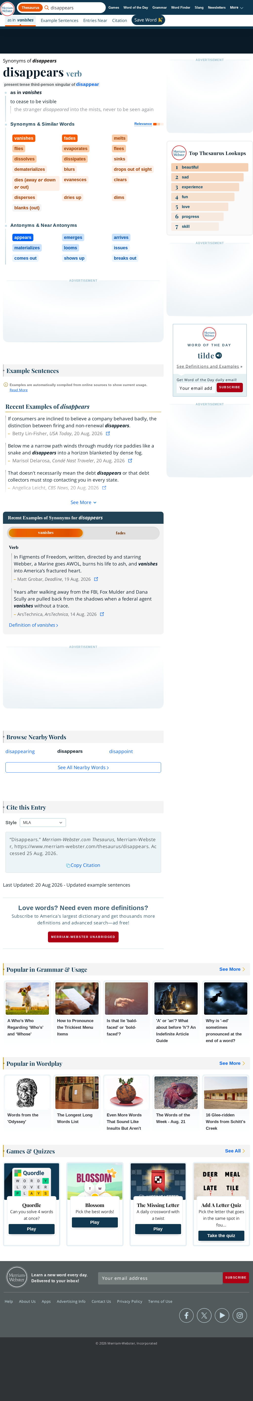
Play (31, 1228)
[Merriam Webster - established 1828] (7, 7)
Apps (47, 1301)
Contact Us (102, 1301)
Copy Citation (85, 865)
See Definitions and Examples (208, 366)
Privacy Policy (130, 1301)
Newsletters (217, 7)
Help (9, 1301)
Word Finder (180, 7)
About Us (28, 1301)
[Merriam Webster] (209, 334)
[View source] (108, 433)
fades (121, 533)
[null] (218, 355)
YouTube (222, 1315)
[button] (236, 8)
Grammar (159, 7)
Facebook (186, 1315)
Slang (199, 7)
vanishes (46, 532)
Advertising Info (72, 1301)
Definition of (32, 625)
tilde (206, 355)
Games (113, 7)
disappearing (20, 751)
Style (11, 822)
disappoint (121, 751)
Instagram (239, 1315)
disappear (87, 84)
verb (74, 73)
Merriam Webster (16, 1276)
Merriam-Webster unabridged (83, 937)
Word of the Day (136, 7)
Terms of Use (160, 1301)
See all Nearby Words (81, 767)
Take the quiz (221, 1235)
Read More (19, 390)
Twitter (204, 1315)
